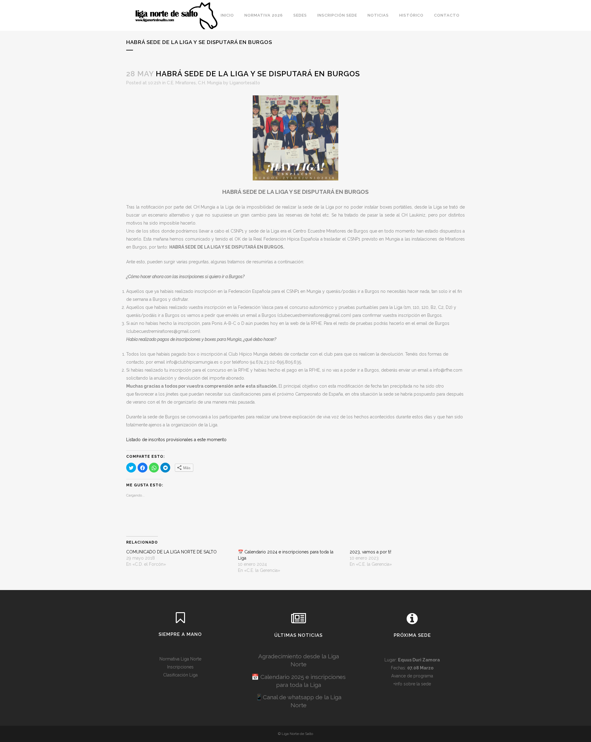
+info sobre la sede (412, 683)
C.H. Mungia (210, 82)
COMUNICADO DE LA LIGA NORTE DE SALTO (171, 551)
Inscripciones (180, 666)
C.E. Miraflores (181, 82)
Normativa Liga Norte (180, 658)
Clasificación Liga (180, 674)
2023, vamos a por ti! (370, 551)
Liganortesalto (245, 82)
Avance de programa (412, 675)
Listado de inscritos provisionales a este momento (176, 439)
